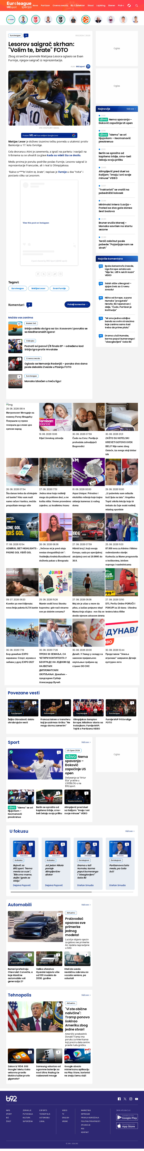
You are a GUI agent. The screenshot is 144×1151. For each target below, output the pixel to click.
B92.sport (80, 66)
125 (100, 283)
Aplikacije (86, 1125)
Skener (111, 5)
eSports (43, 1110)
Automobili (44, 1117)
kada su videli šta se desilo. (64, 155)
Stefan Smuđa (85, 885)
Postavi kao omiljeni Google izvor (40, 135)
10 (19, 341)
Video (64, 1110)
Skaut (91, 5)
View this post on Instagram (36, 223)
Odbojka (30, 341)
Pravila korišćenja (90, 1117)
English (65, 1117)
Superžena (28, 1121)
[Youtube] (136, 1098)
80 (101, 298)
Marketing (86, 1110)
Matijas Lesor (38, 288)
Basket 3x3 (31, 323)
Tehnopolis (44, 1114)
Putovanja (28, 1114)
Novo (35, 5)
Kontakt (85, 1132)
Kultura (26, 1117)
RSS (82, 1128)
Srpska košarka (75, 801)
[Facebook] (119, 1098)
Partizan (45, 5)
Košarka (18, 860)
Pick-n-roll (123, 5)
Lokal (42, 1121)
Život (8, 1121)
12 (127, 844)
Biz (7, 1117)
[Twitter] (125, 1098)
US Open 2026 (73, 750)
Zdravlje (27, 1110)
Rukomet (44, 801)
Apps (70, 1060)
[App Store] (127, 1126)
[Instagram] (130, 1098)
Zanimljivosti (17, 963)
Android (43, 1060)
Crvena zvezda (60, 5)
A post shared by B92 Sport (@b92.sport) (49, 261)
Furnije (62, 171)
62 (19, 324)
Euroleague (15, 35)
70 (101, 318)
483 (101, 266)
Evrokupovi (84, 860)
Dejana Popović (22, 885)
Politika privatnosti (90, 1121)
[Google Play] (127, 1117)
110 (99, 703)
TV (63, 1114)
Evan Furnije (59, 288)
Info (8, 1110)
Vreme (65, 1121)
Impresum (85, 1114)
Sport (9, 1114)
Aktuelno (71, 913)
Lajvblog (100, 5)
